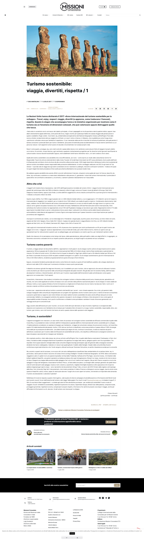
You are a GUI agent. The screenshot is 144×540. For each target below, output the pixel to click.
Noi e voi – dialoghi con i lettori (56, 512)
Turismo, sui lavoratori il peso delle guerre (70, 467)
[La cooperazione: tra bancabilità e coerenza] (41, 457)
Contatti (99, 15)
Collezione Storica (115, 6)
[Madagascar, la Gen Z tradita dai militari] (103, 457)
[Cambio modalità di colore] (5, 15)
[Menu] (24, 7)
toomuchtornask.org (94, 380)
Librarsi (50, 509)
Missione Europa (52, 522)
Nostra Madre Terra (53, 527)
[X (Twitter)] (100, 108)
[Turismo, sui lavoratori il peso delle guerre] (72, 457)
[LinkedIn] (104, 108)
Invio (117, 485)
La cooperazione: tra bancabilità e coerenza (39, 467)
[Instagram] (103, 498)
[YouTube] (36, 533)
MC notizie (70, 15)
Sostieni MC (79, 15)
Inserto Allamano (52, 517)
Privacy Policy (76, 521)
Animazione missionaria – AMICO (56, 519)
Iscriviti (102, 6)
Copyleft (75, 518)
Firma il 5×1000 (77, 515)
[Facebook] (96, 108)
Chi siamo (45, 15)
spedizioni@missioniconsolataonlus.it (86, 499)
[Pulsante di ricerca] (140, 15)
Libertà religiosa (52, 525)
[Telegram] (112, 108)
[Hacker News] (108, 108)
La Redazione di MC (78, 509)
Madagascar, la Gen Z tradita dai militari (100, 467)
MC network (89, 15)
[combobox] (122, 15)
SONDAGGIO (32, 6)
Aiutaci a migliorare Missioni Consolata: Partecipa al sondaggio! (79, 410)
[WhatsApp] (116, 108)
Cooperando (60, 101)
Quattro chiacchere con (54, 514)
